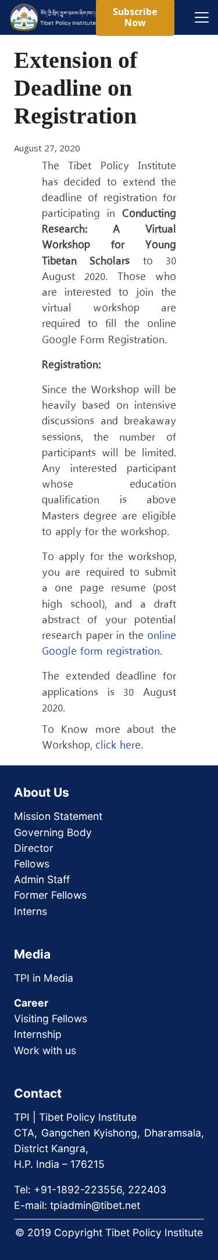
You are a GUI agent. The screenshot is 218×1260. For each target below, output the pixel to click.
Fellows (31, 864)
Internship (38, 1034)
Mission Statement (58, 816)
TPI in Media (43, 978)
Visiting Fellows (50, 1018)
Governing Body (53, 832)
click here (118, 746)
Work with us (45, 1050)
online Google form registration (109, 644)
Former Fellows (50, 895)
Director (33, 848)
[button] (201, 17)
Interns (30, 911)
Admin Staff (42, 879)
